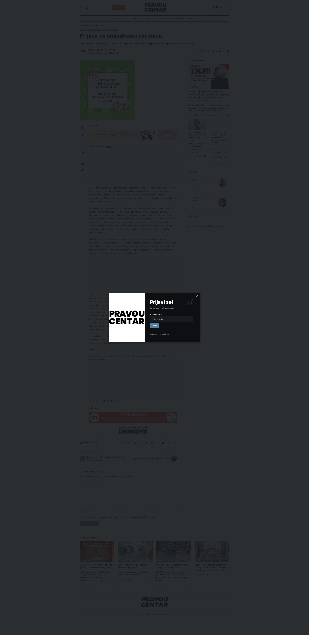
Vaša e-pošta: (156, 314)
